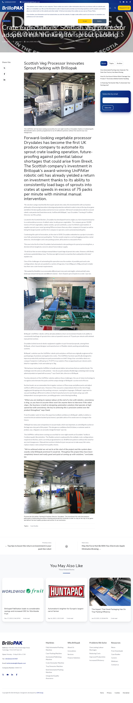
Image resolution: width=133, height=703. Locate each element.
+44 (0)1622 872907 (11, 659)
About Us (71, 647)
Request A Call (124, 8)
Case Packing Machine (54, 653)
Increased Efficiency (96, 660)
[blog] (66, 546)
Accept (85, 21)
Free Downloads (117, 651)
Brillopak (7, 41)
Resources (115, 642)
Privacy (109, 693)
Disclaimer (126, 693)
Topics (111, 63)
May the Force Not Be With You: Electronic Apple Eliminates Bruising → (103, 547)
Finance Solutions (74, 658)
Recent (103, 63)
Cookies (117, 693)
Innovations (72, 651)
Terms (102, 693)
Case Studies (6, 21)
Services (71, 654)
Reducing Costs (95, 653)
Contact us (115, 665)
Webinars (114, 661)
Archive (119, 63)
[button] (115, 8)
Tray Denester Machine (54, 666)
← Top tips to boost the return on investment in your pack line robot (28, 547)
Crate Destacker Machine (55, 663)
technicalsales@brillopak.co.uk (16, 663)
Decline (99, 21)
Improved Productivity (97, 657)
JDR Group (39, 692)
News (113, 647)
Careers (114, 658)
